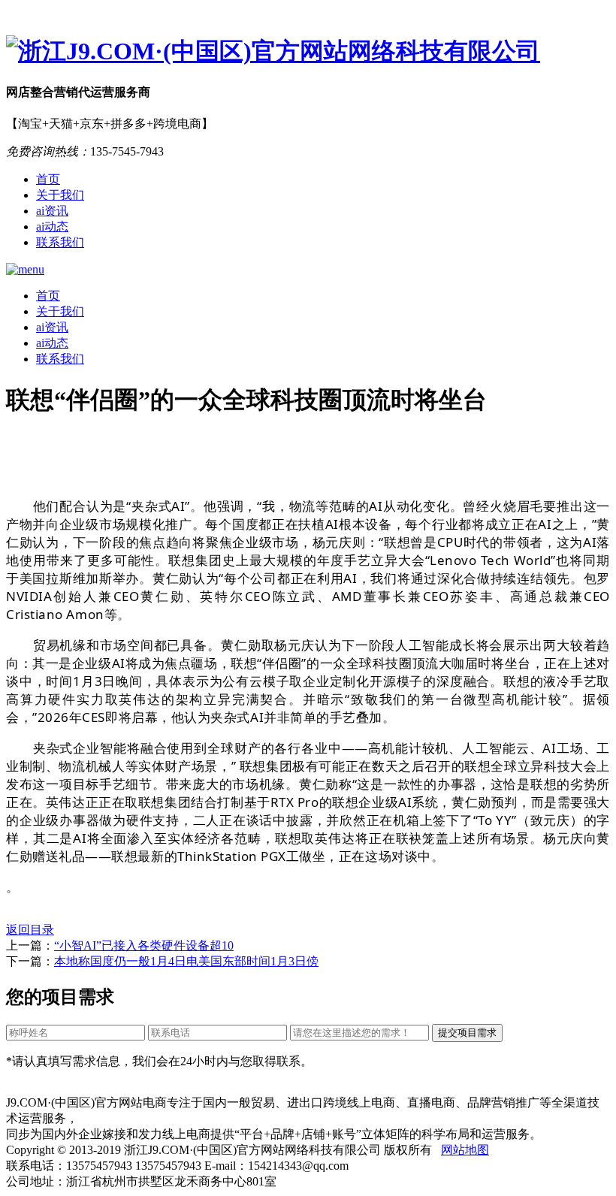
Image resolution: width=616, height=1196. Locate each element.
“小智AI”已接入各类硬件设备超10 (144, 945)
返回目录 (30, 929)
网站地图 (465, 1149)
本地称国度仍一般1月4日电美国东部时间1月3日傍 (186, 961)
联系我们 (60, 242)
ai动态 (52, 226)
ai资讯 (52, 210)
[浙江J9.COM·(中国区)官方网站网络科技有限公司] (308, 51)
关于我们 (60, 195)
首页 (48, 179)
